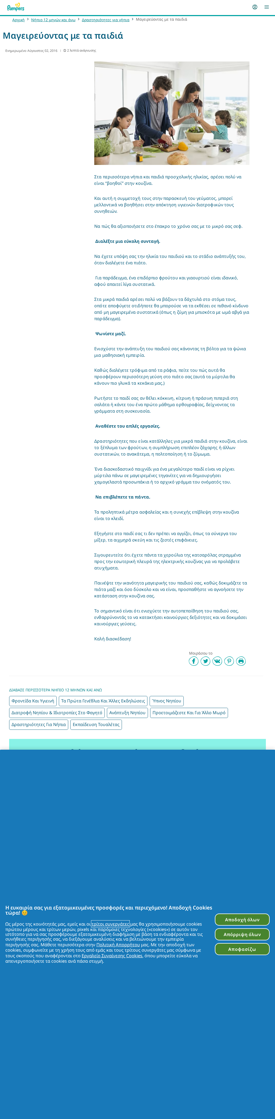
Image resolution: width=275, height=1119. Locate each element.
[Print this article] (241, 661)
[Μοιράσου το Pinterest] (229, 661)
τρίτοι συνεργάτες (110, 924)
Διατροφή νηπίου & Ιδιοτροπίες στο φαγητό (57, 713)
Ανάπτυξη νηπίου (127, 713)
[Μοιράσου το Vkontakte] (217, 661)
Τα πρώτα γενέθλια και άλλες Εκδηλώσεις (103, 701)
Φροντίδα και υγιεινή (33, 701)
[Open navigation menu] (267, 7)
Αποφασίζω (242, 949)
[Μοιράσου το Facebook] (194, 661)
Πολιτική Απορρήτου (118, 944)
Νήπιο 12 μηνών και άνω (53, 19)
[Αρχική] (15, 7)
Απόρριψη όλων (242, 934)
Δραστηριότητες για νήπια (105, 19)
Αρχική (18, 19)
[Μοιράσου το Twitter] (205, 661)
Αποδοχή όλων (242, 919)
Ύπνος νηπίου (166, 701)
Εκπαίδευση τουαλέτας (96, 724)
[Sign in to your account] (255, 7)
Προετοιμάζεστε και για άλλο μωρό (189, 713)
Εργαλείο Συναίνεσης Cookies (112, 955)
